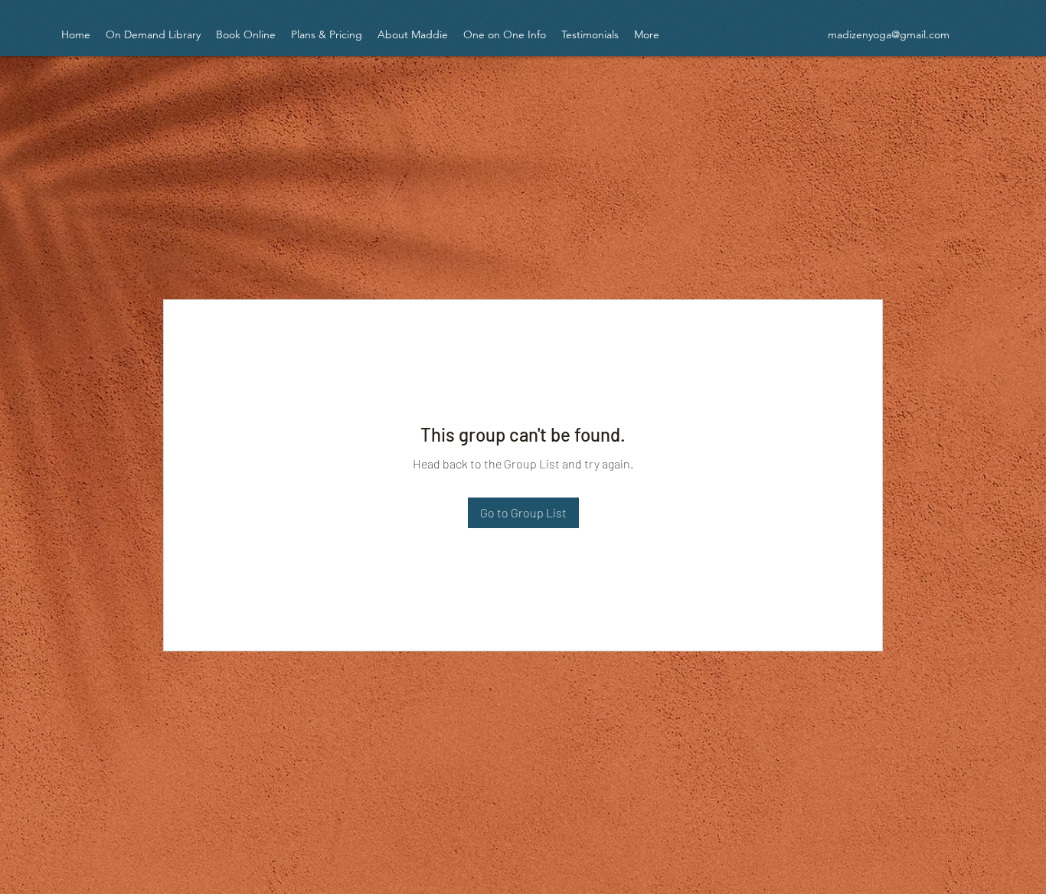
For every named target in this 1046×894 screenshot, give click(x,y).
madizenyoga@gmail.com (889, 34)
